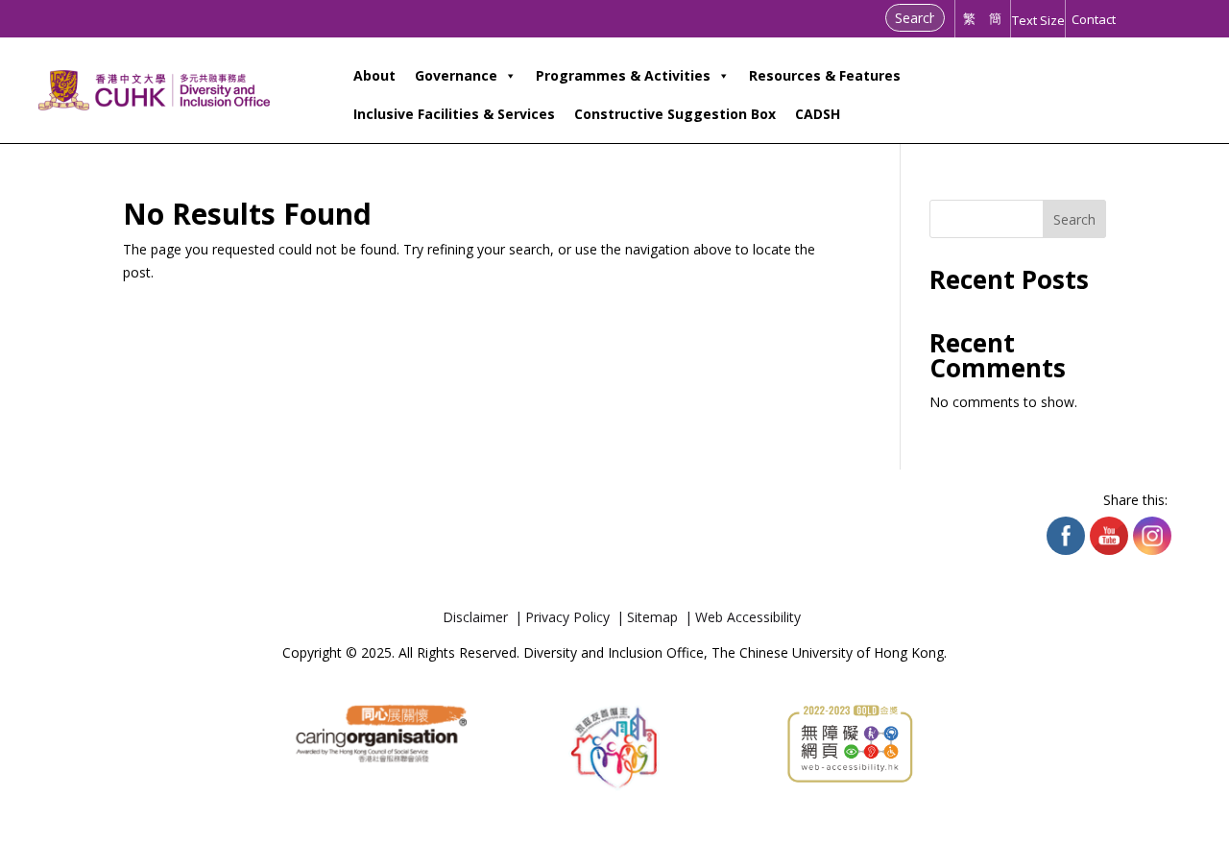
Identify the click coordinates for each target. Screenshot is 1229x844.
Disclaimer (475, 617)
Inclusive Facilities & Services (454, 114)
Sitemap (652, 617)
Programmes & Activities (623, 75)
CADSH (817, 114)
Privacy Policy (567, 617)
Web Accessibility (748, 617)
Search (1074, 219)
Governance (456, 75)
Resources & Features (825, 75)
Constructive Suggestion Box (675, 114)
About (374, 75)
